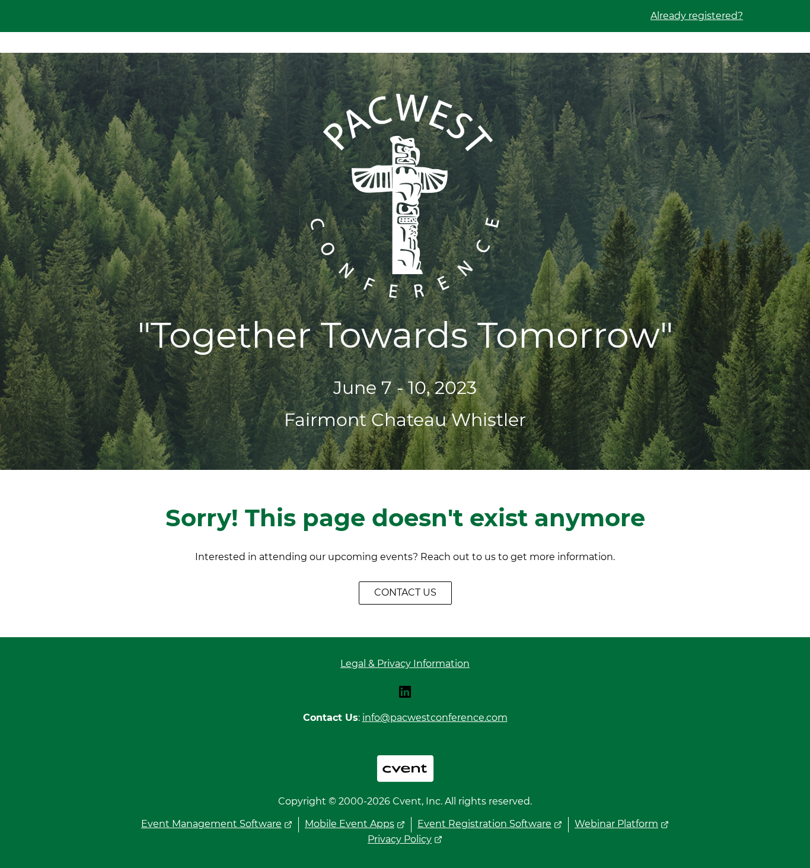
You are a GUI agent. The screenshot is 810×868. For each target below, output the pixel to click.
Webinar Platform (616, 823)
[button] (405, 695)
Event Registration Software (484, 823)
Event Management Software (211, 823)
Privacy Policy (400, 839)
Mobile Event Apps (349, 823)
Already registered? (696, 15)
